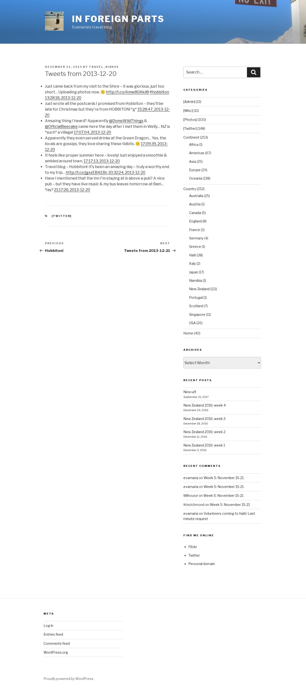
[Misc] (188, 110)
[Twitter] (62, 216)
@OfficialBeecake (61, 126)
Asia (192, 161)
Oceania (195, 178)
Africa (193, 144)
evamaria (190, 478)
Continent (191, 137)
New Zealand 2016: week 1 (204, 445)
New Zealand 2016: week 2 (204, 432)
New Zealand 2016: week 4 (204, 405)
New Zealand (199, 289)
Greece (195, 246)
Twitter (194, 555)
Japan (193, 272)
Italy (192, 263)
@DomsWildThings (126, 121)
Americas (196, 153)
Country (189, 189)
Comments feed (57, 643)
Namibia (195, 280)
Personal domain (201, 564)
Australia (196, 196)
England (195, 221)
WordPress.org (56, 652)
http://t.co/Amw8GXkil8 (127, 92)
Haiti (192, 255)
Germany (196, 238)
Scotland (196, 306)
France (194, 230)
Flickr (192, 547)
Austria (195, 204)
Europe (195, 170)
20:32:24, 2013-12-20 (126, 172)
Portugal (196, 297)
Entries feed (53, 634)
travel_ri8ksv (104, 66)
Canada (195, 213)
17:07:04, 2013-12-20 (92, 132)
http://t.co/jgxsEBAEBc (87, 172)
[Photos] (190, 120)
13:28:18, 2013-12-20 (63, 98)
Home (188, 333)
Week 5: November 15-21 (224, 478)
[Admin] (189, 102)
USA (192, 323)
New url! (189, 392)
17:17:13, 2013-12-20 (102, 161)
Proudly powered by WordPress (68, 679)
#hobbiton (159, 92)
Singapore (197, 314)
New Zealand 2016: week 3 (204, 419)
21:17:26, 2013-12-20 (72, 189)
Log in (48, 625)
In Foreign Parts (118, 19)
